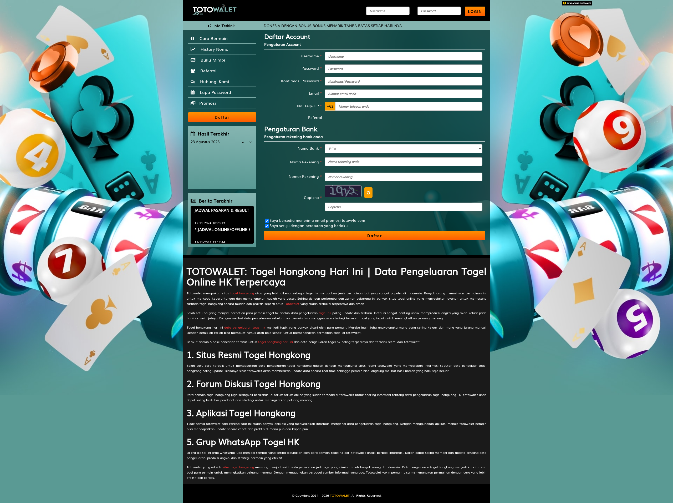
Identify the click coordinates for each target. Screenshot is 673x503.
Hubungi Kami (213, 81)
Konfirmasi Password (301, 80)
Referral (207, 70)
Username (311, 55)
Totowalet (291, 303)
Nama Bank (310, 148)
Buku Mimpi (211, 60)
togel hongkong (242, 293)
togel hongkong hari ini (275, 341)
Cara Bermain (212, 38)
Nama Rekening (306, 161)
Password (312, 68)
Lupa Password (214, 92)
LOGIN (475, 11)
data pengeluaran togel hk (244, 327)
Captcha (313, 197)
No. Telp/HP (309, 105)
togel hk (325, 312)
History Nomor (214, 49)
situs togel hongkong (238, 467)
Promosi (207, 103)
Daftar (374, 235)
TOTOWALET (340, 495)
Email (315, 93)
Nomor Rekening (305, 176)
